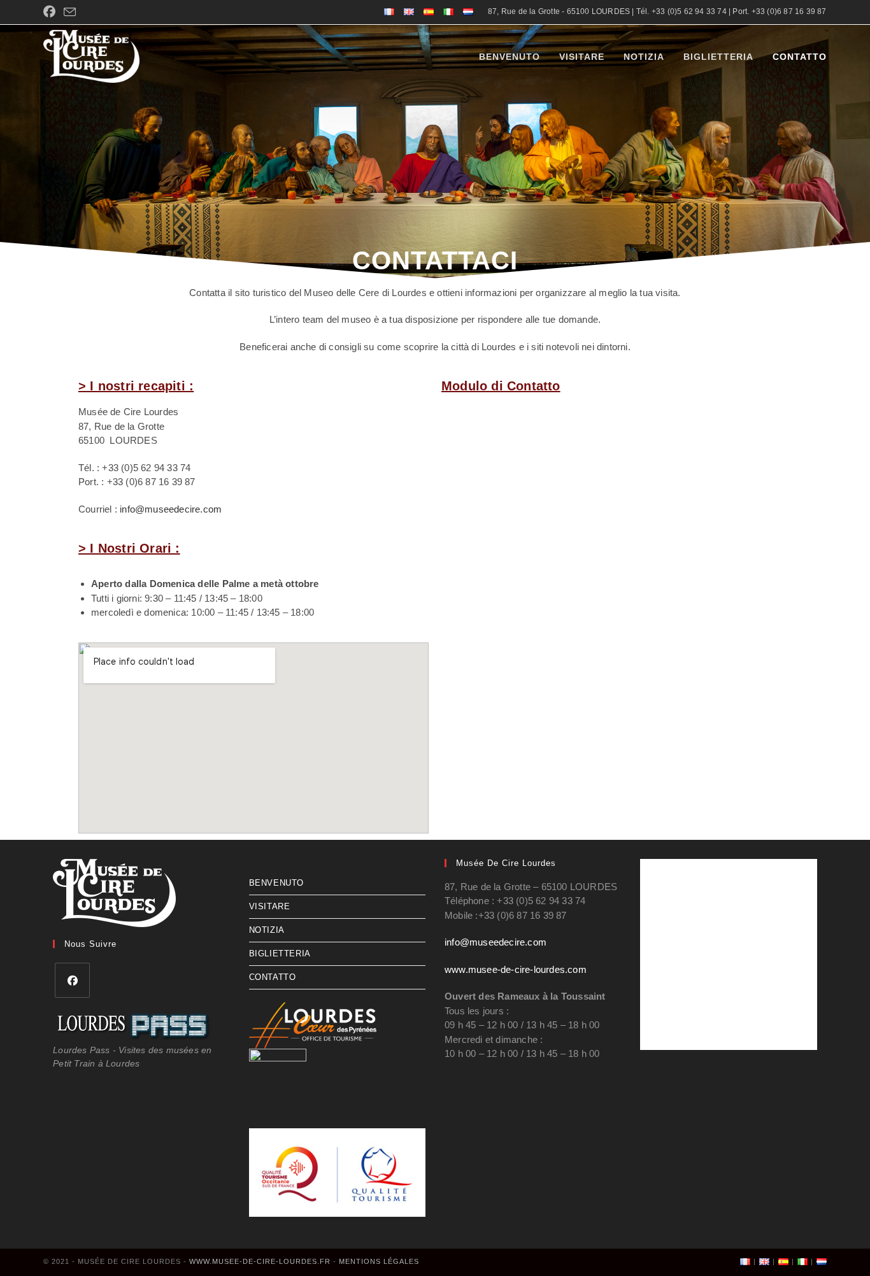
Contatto (272, 977)
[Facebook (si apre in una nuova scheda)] (51, 12)
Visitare (269, 906)
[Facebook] (72, 980)
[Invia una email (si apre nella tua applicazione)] (70, 13)
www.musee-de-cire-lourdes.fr (260, 1261)
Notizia (267, 930)
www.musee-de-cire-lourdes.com (516, 969)
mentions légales (379, 1261)
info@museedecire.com (171, 509)
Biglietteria (280, 953)
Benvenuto (276, 883)
